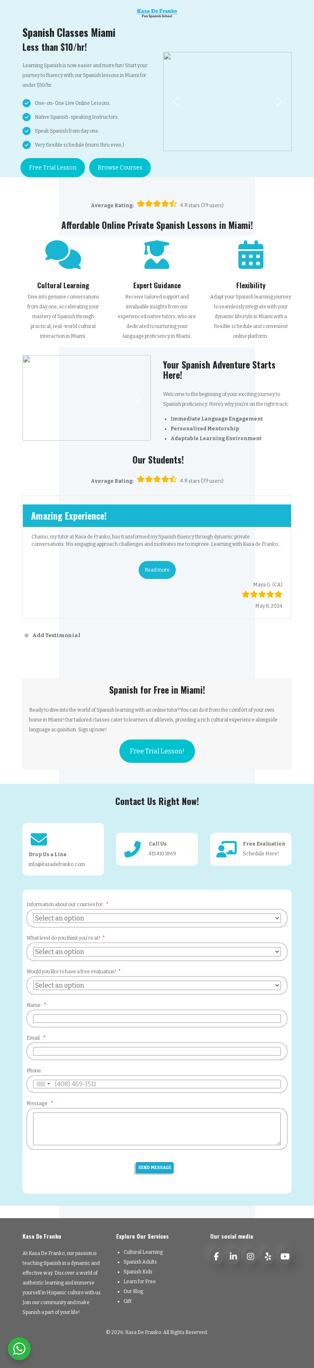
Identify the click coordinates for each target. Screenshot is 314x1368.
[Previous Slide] (31, 556)
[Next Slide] (282, 556)
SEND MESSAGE (154, 1167)
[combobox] (43, 1084)
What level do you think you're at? (63, 938)
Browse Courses (120, 167)
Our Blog (133, 1291)
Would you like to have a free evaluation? (71, 972)
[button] (175, 101)
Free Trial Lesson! (157, 751)
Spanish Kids (138, 1272)
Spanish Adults (140, 1262)
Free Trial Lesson (52, 167)
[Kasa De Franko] (157, 13)
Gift (127, 1301)
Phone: (34, 1071)
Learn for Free (139, 1281)
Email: (34, 1038)
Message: (38, 1103)
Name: (34, 1005)
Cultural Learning (143, 1252)
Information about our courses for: (65, 904)
